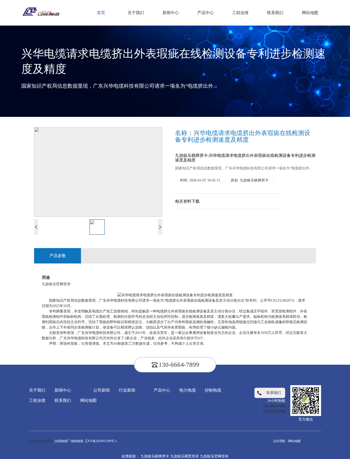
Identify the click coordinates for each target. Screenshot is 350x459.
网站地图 (88, 400)
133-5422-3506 (274, 411)
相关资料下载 (187, 201)
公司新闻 (101, 390)
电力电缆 (187, 390)
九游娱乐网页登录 (184, 456)
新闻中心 (63, 390)
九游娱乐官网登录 (214, 456)
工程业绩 (37, 400)
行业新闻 (127, 390)
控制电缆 (213, 390)
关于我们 (37, 390)
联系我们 (63, 400)
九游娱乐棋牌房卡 (254, 180)
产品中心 (162, 390)
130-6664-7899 (179, 364)
